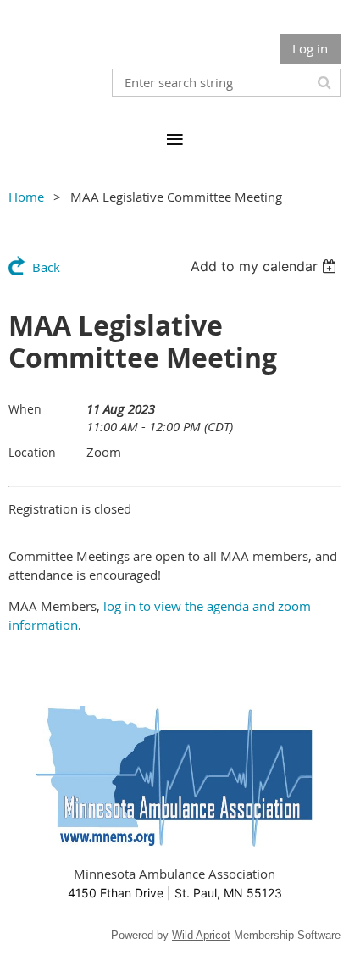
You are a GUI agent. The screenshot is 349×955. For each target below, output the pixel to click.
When (25, 409)
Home (26, 196)
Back (46, 266)
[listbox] (266, 266)
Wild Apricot (201, 935)
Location (32, 452)
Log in (310, 48)
